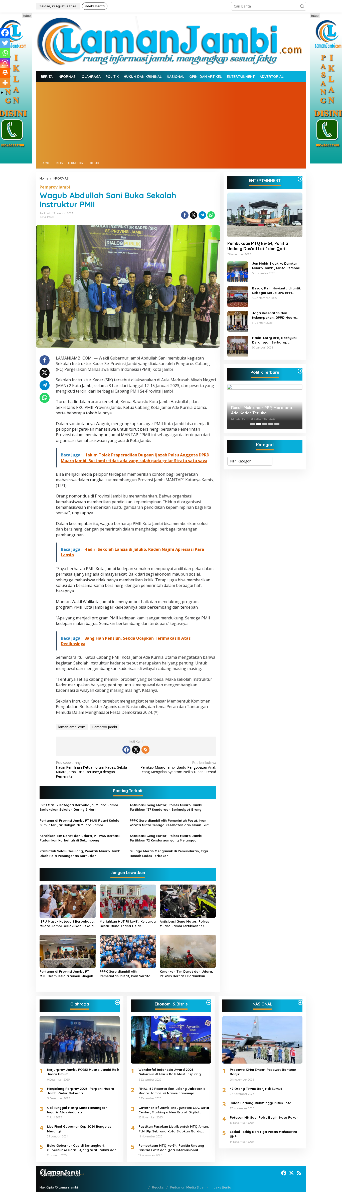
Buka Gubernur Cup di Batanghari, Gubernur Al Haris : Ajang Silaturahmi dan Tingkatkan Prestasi (81, 1147)
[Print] (5, 73)
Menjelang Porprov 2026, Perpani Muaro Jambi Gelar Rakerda (80, 1091)
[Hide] (2, 93)
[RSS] (145, 750)
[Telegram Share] (202, 215)
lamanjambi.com (71, 727)
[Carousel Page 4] (270, 424)
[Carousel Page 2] (258, 424)
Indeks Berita (221, 1187)
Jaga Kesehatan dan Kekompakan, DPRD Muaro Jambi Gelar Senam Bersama (276, 315)
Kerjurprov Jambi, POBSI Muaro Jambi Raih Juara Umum (83, 1072)
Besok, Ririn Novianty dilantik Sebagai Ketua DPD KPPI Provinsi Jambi (276, 290)
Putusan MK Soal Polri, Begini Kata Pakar (264, 1117)
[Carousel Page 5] (276, 424)
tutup (27, 16)
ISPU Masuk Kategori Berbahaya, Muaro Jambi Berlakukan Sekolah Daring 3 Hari (79, 807)
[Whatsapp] (211, 215)
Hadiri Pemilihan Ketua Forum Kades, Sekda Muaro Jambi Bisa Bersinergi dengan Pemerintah (91, 769)
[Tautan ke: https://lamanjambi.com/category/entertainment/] (300, 179)
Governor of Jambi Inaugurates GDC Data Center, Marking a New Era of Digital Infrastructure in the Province (173, 1110)
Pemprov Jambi (55, 187)
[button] (302, 6)
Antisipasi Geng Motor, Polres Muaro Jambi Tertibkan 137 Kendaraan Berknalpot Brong (166, 807)
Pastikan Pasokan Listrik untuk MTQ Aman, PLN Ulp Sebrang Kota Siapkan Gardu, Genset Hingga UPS (173, 1128)
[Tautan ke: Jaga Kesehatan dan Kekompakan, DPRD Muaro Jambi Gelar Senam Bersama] (237, 320)
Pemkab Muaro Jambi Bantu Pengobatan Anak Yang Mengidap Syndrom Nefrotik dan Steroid (178, 767)
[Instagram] (5, 63)
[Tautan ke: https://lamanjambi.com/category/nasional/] (300, 1002)
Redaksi (158, 1187)
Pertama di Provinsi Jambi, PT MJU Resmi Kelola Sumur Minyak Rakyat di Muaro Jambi (79, 822)
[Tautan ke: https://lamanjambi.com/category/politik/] (300, 371)
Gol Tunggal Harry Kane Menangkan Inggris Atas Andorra (77, 1110)
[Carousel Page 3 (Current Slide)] (264, 424)
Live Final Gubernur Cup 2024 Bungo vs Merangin (79, 1128)
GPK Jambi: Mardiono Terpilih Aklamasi (259, 410)
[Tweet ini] (193, 215)
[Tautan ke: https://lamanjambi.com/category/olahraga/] (117, 1002)
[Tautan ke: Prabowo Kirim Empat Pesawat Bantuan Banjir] (262, 1040)
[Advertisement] (171, 120)
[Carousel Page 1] (252, 424)
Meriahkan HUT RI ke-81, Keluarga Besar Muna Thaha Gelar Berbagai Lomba (128, 923)
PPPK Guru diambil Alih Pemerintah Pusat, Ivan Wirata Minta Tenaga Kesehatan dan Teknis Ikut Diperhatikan (169, 822)
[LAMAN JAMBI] (171, 41)
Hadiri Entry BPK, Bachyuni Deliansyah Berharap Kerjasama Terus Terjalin (274, 340)
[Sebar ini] (185, 215)
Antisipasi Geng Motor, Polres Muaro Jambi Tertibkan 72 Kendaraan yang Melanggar (166, 838)
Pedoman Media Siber (187, 1187)
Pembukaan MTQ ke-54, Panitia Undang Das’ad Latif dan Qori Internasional (257, 246)
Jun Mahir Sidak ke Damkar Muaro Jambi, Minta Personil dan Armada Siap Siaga (276, 266)
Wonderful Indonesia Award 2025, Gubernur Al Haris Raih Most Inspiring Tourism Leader (169, 1072)
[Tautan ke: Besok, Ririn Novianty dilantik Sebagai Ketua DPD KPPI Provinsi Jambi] (237, 296)
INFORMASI (47, 217)
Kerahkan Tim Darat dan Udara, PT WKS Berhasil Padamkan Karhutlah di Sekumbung (80, 838)
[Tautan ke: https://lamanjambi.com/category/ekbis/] (209, 1002)
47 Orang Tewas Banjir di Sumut (256, 1089)
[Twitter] (5, 43)
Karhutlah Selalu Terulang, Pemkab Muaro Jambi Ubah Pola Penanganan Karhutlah (80, 853)
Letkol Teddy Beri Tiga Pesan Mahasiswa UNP (263, 1134)
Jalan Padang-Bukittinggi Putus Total (261, 1103)
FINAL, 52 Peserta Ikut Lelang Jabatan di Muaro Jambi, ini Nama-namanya (172, 1091)
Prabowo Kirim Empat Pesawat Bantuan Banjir (263, 1072)
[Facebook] (5, 33)
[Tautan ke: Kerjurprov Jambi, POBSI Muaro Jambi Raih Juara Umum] (80, 1040)
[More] (5, 83)
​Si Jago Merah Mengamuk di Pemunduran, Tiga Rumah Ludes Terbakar (169, 853)
